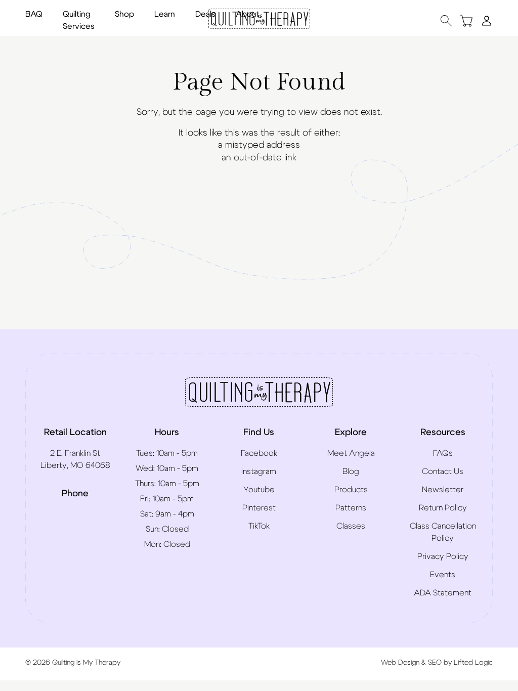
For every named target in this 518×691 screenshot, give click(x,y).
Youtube (259, 490)
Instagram (258, 471)
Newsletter (442, 490)
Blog (350, 471)
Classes (350, 526)
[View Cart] (466, 20)
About (247, 14)
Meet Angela (351, 453)
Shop (124, 14)
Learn (164, 14)
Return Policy (443, 508)
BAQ (33, 14)
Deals (205, 14)
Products (351, 490)
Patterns (350, 508)
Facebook (259, 453)
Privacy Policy (442, 556)
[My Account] (487, 20)
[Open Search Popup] (446, 20)
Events (442, 575)
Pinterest (259, 508)
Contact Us (442, 471)
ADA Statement (442, 593)
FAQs (443, 453)
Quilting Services (79, 20)
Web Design (400, 662)
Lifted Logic (473, 662)
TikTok (259, 526)
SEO (435, 662)
